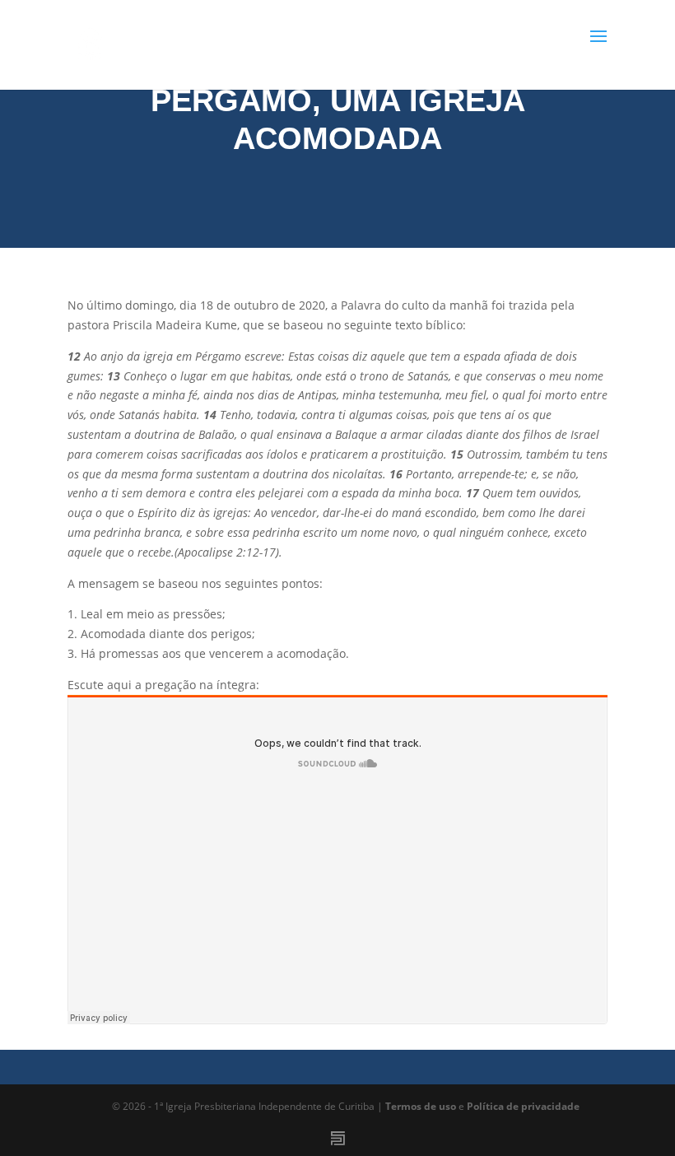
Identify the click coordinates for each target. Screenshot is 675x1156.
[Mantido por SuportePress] (338, 1138)
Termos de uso (420, 1106)
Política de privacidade (523, 1106)
